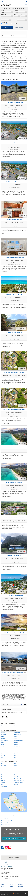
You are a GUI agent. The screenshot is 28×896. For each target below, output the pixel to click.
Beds (15, 14)
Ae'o (15, 763)
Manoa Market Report (5, 824)
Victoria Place (4, 786)
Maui (2, 727)
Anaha (15, 765)
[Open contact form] (26, 1)
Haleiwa (2, 736)
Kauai (15, 727)
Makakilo (16, 748)
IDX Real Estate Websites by (7, 893)
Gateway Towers (17, 767)
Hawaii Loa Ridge (17, 734)
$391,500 (23, 98)
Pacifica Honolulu (17, 778)
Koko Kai (16, 744)
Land (13, 23)
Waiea (2, 784)
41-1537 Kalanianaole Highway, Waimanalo (14, 517)
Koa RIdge (3, 774)
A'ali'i (2, 763)
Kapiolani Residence (5, 771)
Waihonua (16, 784)
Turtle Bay (16, 755)
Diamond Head (17, 732)
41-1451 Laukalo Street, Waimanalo (14, 102)
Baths (22, 14)
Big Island (16, 725)
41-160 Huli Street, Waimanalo (14, 555)
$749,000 (23, 216)
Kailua (15, 738)
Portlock (2, 753)
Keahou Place (17, 771)
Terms (2, 894)
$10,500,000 (22, 513)
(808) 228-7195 (4, 873)
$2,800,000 (22, 138)
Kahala (2, 742)
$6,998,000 (22, 253)
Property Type (4, 22)
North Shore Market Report (6, 817)
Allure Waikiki (3, 765)
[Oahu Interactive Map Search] (14, 802)
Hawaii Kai (16, 736)
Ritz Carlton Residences (19, 780)
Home (3, 23)
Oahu (2, 725)
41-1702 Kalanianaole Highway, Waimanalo (14, 372)
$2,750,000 (21, 591)
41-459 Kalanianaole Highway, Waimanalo (14, 257)
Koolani (15, 774)
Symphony (3, 782)
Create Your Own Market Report (14, 838)
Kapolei (2, 744)
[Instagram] (6, 847)
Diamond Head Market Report (7, 818)
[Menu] (26, 5)
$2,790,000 (22, 443)
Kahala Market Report (5, 822)
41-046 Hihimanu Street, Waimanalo (14, 595)
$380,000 (22, 552)
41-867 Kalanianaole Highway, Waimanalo (14, 672)
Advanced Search (19, 27)
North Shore (3, 752)
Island (2, 10)
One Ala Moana (4, 778)
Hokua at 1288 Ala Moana (6, 769)
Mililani (15, 750)
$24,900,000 (22, 629)
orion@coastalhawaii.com (6, 872)
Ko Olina (2, 748)
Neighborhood (4, 14)
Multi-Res (18, 23)
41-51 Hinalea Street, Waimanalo (14, 447)
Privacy (6, 894)
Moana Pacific (17, 776)
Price (2, 18)
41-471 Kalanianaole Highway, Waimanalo (14, 633)
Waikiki (2, 757)
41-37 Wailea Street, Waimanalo (14, 142)
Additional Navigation (14, 857)
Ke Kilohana (3, 773)
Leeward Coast (17, 746)
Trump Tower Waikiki (18, 782)
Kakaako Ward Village (18, 740)
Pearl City (16, 752)
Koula (2, 776)
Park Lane (3, 780)
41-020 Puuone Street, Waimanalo (14, 332)
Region (16, 10)
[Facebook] (2, 847)
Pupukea (16, 753)
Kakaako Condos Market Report (7, 820)
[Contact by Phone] (23, 1)
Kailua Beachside (4, 740)
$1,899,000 (22, 368)
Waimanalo (16, 757)
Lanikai (2, 746)
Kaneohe (16, 742)
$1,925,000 (22, 291)
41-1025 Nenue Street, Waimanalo (14, 295)
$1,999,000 (21, 669)
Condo (8, 23)
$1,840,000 (21, 329)
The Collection (4, 767)
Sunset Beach (4, 755)
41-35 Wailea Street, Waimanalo (14, 181)
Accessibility (23, 893)
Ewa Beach (3, 734)
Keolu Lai (16, 773)
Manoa (2, 750)
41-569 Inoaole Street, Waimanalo (14, 219)
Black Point (3, 732)
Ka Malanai (16, 769)
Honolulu (3, 738)
